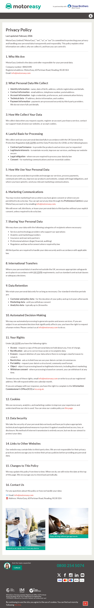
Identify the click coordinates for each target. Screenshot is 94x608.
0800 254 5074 (70, 565)
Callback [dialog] (17, 568)
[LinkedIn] (76, 575)
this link (17, 605)
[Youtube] (82, 575)
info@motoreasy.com (20, 73)
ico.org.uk (39, 389)
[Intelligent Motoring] (22, 590)
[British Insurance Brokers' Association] (10, 590)
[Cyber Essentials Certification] (35, 590)
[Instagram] (71, 575)
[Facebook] (65, 575)
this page (69, 408)
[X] (59, 575)
